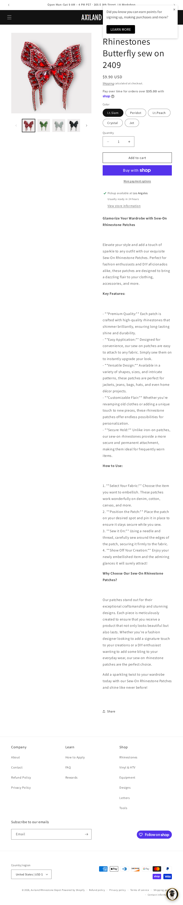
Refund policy (97, 890)
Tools (123, 808)
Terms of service (139, 890)
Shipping (108, 83)
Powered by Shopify (73, 890)
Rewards (71, 777)
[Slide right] (87, 125)
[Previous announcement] (9, 5)
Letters (124, 798)
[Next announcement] (174, 5)
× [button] (174, 9)
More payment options (137, 181)
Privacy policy (117, 890)
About (15, 757)
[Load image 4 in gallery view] (73, 125)
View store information (124, 206)
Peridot (135, 113)
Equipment (127, 777)
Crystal (112, 123)
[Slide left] (16, 125)
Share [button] (111, 711)
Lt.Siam (113, 113)
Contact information (160, 894)
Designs (125, 788)
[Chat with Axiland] (172, 894)
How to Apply (75, 757)
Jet (131, 123)
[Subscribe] (86, 834)
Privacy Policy (21, 788)
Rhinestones (128, 757)
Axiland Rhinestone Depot (46, 890)
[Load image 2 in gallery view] (43, 125)
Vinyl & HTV (127, 767)
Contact (17, 767)
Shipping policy (163, 890)
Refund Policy (21, 777)
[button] (9, 17)
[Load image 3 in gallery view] (58, 125)
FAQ (68, 767)
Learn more (120, 29)
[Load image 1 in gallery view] (28, 125)
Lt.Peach (159, 113)
